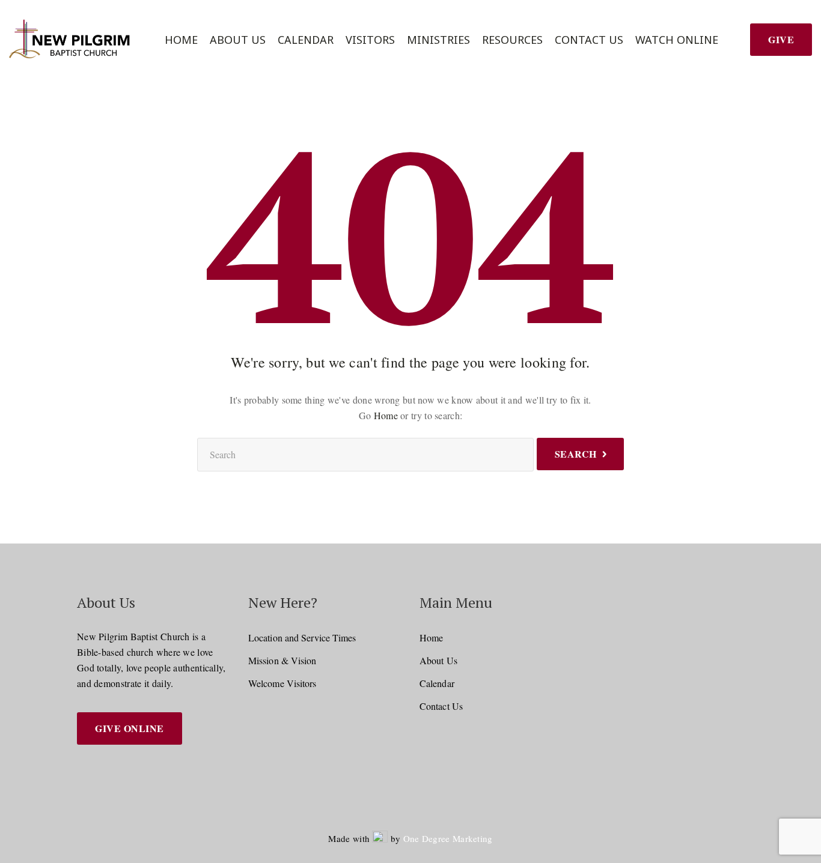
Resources (512, 40)
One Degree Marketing (448, 838)
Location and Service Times (302, 637)
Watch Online (676, 40)
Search (576, 454)
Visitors (370, 40)
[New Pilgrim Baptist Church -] (71, 39)
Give (781, 39)
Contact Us (589, 40)
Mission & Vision (282, 660)
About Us (238, 40)
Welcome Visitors (282, 683)
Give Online (129, 728)
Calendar (306, 40)
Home (181, 40)
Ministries (438, 40)
